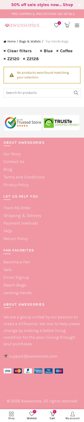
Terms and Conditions (24, 177)
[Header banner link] (37, 4)
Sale (8, 269)
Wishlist (59, 23)
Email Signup (16, 277)
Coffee (66, 50)
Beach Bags (15, 285)
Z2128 (33, 58)
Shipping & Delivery (22, 215)
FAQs (8, 231)
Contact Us (14, 161)
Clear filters (19, 50)
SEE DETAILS (66, 14)
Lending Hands (18, 292)
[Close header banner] (79, 4)
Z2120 (13, 58)
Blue (48, 50)
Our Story (12, 154)
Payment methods (21, 223)
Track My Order (17, 207)
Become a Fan (17, 262)
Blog (8, 169)
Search (75, 93)
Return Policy (16, 238)
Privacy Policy (16, 184)
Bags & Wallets (30, 41)
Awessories (31, 401)
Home (11, 41)
